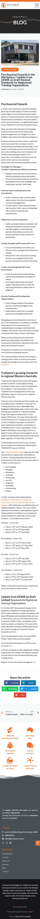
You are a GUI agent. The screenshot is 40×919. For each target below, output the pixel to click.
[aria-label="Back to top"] (38, 843)
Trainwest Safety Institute (14, 452)
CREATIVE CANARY (23, 916)
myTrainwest (7, 854)
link (34, 662)
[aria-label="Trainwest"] (10, 5)
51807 (30, 912)
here (10, 646)
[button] (12, 682)
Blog (4, 868)
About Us (5, 861)
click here (4, 364)
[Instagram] (7, 843)
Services (5, 864)
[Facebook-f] (3, 843)
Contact (5, 871)
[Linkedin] (10, 843)
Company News (9, 69)
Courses (5, 857)
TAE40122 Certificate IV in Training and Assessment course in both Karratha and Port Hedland (18, 502)
